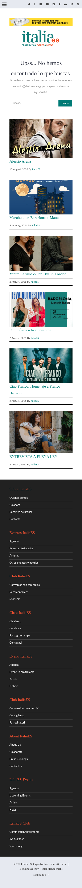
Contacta (14, 519)
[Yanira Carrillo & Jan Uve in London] (41, 270)
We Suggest (16, 839)
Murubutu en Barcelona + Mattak (35, 218)
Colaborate (15, 752)
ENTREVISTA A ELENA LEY (33, 456)
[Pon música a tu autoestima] (41, 326)
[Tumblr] (59, 4)
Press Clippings (18, 759)
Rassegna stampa (19, 635)
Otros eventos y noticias (23, 563)
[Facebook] (35, 4)
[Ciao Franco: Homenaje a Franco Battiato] (41, 382)
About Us (15, 745)
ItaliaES (36, 169)
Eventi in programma (21, 672)
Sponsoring (16, 846)
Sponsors (14, 599)
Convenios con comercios (24, 585)
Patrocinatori (17, 722)
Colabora (14, 505)
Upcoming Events (20, 795)
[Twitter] (29, 4)
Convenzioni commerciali (24, 708)
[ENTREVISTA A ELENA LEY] (41, 452)
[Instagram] (78, 4)
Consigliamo (16, 715)
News (12, 809)
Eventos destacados (21, 548)
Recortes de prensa (20, 512)
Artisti (13, 679)
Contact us (15, 766)
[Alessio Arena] (41, 157)
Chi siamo (15, 621)
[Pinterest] (72, 4)
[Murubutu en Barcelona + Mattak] (41, 213)
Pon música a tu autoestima (30, 330)
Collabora (15, 628)
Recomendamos (18, 592)
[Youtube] (47, 4)
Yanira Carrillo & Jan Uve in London (37, 274)
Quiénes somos (18, 498)
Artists (13, 802)
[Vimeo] (54, 4)
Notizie (13, 686)
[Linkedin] (65, 4)
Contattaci (15, 642)
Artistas (14, 555)
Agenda (14, 541)
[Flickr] (41, 4)
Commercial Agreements (24, 832)
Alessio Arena (20, 161)
